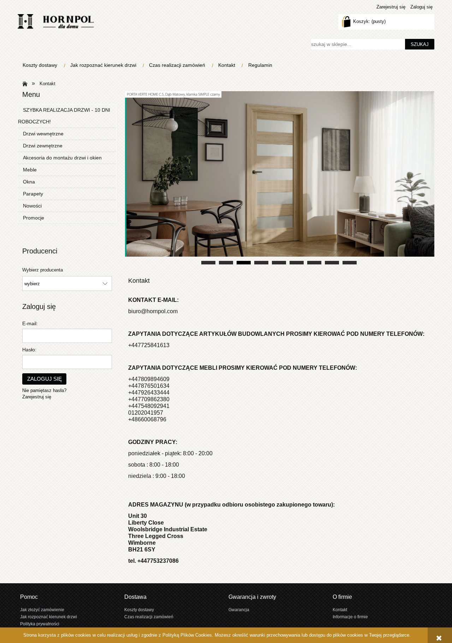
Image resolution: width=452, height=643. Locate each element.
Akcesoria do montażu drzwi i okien (62, 157)
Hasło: (29, 349)
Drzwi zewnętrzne (43, 145)
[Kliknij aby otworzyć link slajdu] (279, 179)
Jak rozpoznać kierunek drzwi (48, 616)
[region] (279, 179)
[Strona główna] (56, 21)
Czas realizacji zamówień (148, 616)
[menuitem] (41, 65)
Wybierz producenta (42, 270)
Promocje (33, 218)
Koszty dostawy (139, 609)
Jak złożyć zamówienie (42, 609)
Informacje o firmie (350, 616)
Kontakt (340, 609)
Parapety (33, 194)
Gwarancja (238, 609)
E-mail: (30, 323)
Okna (29, 182)
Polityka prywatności (39, 623)
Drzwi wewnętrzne (43, 133)
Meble (30, 170)
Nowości (32, 206)
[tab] (208, 262)
